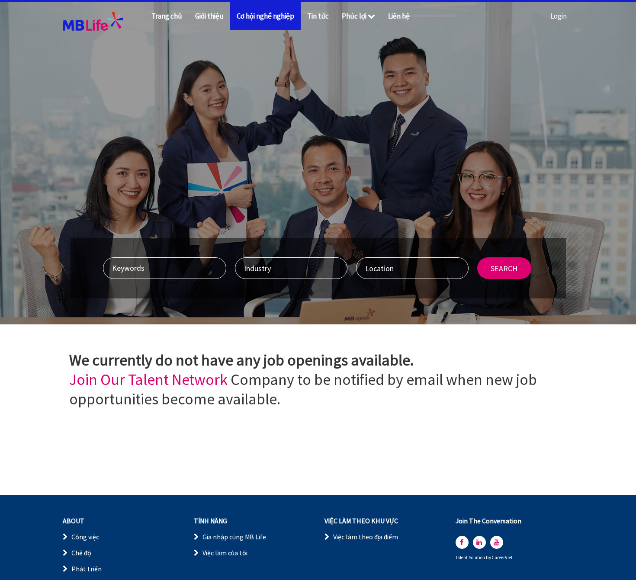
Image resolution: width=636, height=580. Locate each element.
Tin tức (318, 16)
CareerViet (502, 557)
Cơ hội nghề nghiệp (265, 16)
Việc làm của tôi (224, 552)
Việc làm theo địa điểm (365, 536)
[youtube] (496, 542)
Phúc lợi (354, 16)
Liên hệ (399, 16)
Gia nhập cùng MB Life (234, 536)
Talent (462, 557)
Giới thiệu (209, 16)
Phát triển (86, 568)
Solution (477, 557)
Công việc (85, 536)
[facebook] (462, 542)
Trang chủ (166, 16)
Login (558, 16)
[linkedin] (479, 542)
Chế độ (81, 552)
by (489, 557)
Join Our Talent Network (148, 379)
